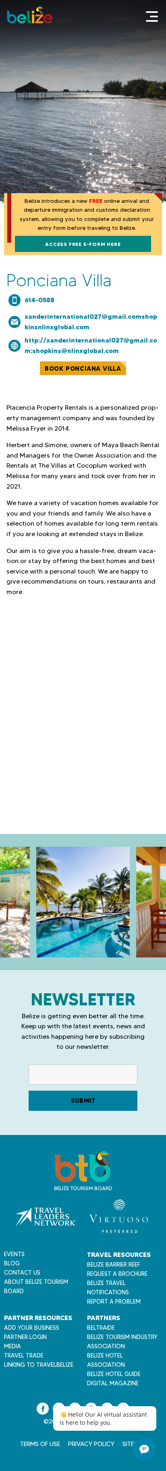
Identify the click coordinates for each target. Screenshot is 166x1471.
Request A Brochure (117, 1273)
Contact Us (22, 1272)
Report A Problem (114, 1301)
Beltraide (101, 1327)
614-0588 (39, 300)
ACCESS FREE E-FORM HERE (82, 244)
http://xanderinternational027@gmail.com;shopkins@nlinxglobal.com (91, 345)
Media (12, 1346)
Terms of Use (40, 1444)
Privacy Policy (91, 1444)
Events (14, 1254)
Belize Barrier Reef (113, 1264)
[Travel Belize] (82, 1178)
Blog (12, 1263)
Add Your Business (31, 1327)
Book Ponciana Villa (83, 368)
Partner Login (25, 1337)
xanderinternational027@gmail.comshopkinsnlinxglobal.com (91, 321)
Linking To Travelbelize (38, 1364)
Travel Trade (24, 1355)
